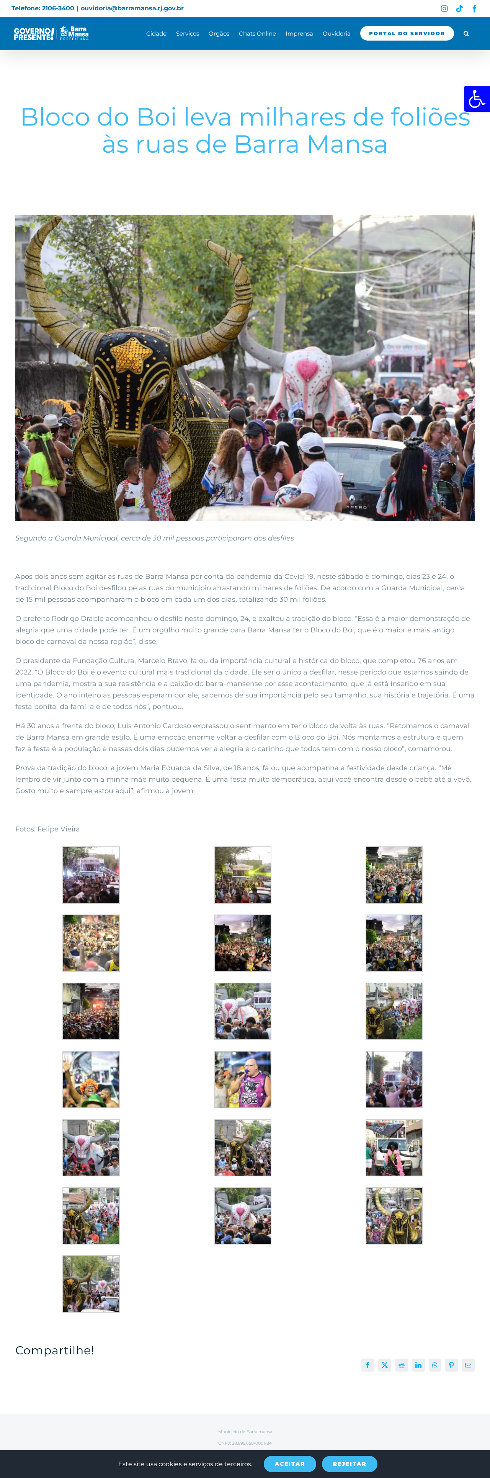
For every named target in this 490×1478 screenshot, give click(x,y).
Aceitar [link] (290, 1463)
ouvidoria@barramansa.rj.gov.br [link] (132, 8)
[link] (477, 99)
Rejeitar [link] (349, 1463)
